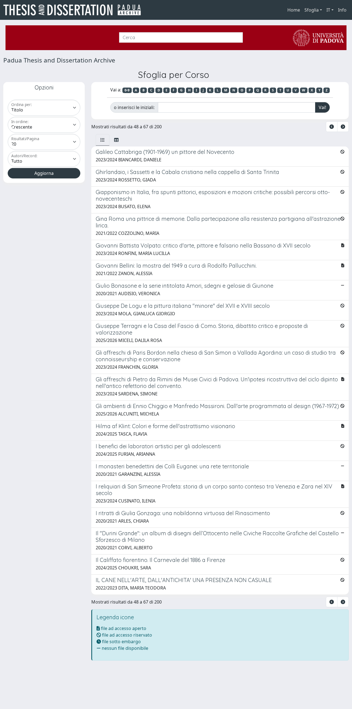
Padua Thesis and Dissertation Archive (59, 60)
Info (342, 10)
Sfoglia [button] (311, 10)
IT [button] (328, 10)
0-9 (127, 90)
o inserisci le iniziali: (134, 107)
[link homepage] (74, 10)
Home (293, 10)
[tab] (102, 140)
